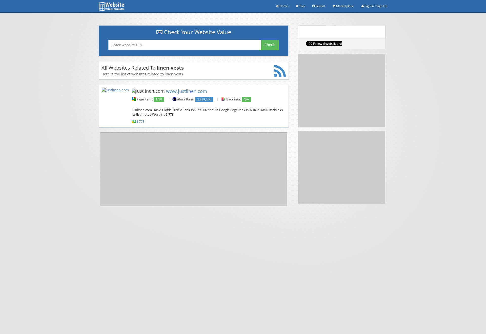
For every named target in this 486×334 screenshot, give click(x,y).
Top (301, 6)
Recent (320, 6)
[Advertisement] (194, 169)
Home (283, 6)
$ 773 (140, 121)
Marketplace (344, 6)
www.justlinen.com (186, 91)
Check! (270, 44)
